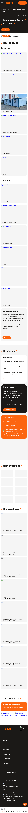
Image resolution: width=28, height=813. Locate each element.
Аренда (5, 745)
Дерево (5, 180)
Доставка (6, 749)
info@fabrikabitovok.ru (12, 425)
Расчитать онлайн (10, 379)
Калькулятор (6, 754)
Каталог (6, 337)
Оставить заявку (9, 409)
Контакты (6, 763)
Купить (6, 35)
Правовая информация (9, 772)
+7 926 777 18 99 (11, 421)
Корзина (5, 740)
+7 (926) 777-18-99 (11, 780)
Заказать (22, 2)
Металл (5, 48)
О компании (6, 758)
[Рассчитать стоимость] (25, 804)
